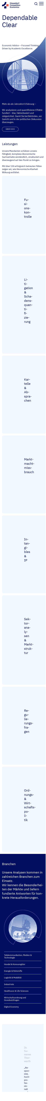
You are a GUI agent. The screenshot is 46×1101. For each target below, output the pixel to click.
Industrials (9, 984)
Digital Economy (11, 1006)
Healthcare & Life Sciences (16, 991)
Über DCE (10, 129)
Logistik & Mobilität (13, 977)
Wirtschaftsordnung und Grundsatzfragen (15, 998)
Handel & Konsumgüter (14, 964)
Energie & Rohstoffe (13, 971)
